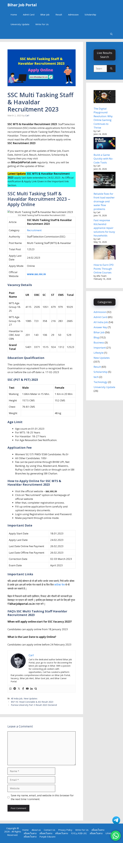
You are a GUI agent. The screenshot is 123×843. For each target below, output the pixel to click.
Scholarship (90, 14)
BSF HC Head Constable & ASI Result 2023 (32, 701)
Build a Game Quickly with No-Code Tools (103, 158)
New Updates (30, 698)
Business (99, 342)
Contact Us (49, 829)
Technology (100, 382)
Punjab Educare (47, 836)
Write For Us (42, 24)
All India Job (16, 698)
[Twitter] (19, 688)
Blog (96, 337)
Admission (73, 14)
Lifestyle (99, 352)
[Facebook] (23, 688)
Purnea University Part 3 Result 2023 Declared (34, 705)
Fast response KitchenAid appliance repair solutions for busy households (104, 227)
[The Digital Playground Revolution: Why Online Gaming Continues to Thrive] (105, 97)
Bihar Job (45, 14)
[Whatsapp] (10, 688)
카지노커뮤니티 (79, 833)
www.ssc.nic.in (36, 274)
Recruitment (34, 230)
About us (36, 829)
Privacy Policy (65, 829)
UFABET (109, 833)
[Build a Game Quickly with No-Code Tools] (105, 143)
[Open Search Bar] (111, 34)
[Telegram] (14, 688)
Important (100, 347)
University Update (19, 24)
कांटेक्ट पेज (59, 584)
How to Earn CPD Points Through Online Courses (104, 268)
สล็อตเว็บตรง (98, 829)
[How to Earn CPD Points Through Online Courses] (105, 253)
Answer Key (100, 327)
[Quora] (35, 688)
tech (96, 377)
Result (59, 14)
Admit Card (28, 14)
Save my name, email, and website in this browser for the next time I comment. (42, 797)
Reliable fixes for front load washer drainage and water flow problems (104, 201)
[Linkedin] (31, 688)
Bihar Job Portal (22, 4)
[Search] (111, 68)
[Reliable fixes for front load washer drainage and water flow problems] (105, 180)
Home (13, 14)
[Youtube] (27, 688)
